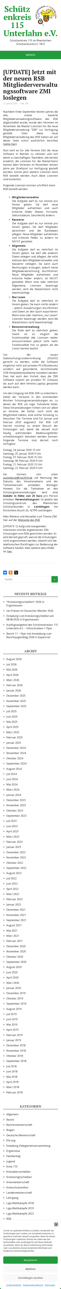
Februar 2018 (14, 1092)
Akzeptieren (30, 1260)
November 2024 (16, 753)
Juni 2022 (12, 883)
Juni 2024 (12, 779)
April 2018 (12, 1082)
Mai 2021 (11, 930)
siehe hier (10, 144)
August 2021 (14, 925)
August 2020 (14, 967)
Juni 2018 (12, 1071)
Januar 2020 (13, 988)
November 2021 (16, 915)
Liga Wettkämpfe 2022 (20, 1213)
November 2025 (16, 701)
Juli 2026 (11, 664)
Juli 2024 (11, 774)
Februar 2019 (14, 1035)
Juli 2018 (11, 1066)
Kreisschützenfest (17, 1187)
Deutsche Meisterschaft (20, 1135)
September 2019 (16, 1003)
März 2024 (12, 789)
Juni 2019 (12, 1019)
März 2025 (12, 732)
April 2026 (12, 675)
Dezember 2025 (16, 695)
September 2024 (16, 763)
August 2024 (14, 769)
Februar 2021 (14, 941)
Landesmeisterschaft (19, 1192)
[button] (56, 1224)
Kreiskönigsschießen (19, 1177)
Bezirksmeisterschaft (19, 1125)
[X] (16, 572)
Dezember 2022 (16, 852)
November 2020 (16, 951)
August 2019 (14, 1009)
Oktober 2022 (14, 863)
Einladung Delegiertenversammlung (28, 1146)
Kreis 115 (12, 1166)
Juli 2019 (11, 1014)
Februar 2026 (14, 685)
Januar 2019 (13, 1040)
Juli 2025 (11, 711)
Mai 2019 (11, 1024)
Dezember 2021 (16, 909)
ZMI (26, 103)
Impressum (50, 1285)
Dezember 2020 (16, 946)
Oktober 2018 (14, 1056)
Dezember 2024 (16, 748)
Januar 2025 (13, 742)
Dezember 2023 (16, 800)
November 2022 (16, 857)
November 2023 (16, 805)
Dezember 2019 (16, 993)
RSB (22, 103)
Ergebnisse (13, 1151)
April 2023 (12, 831)
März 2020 (12, 983)
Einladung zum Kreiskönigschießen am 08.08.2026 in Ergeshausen (30, 617)
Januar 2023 (13, 847)
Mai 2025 (11, 722)
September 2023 (16, 815)
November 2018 (16, 1050)
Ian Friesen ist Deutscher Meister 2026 (29, 611)
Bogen (10, 1130)
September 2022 (16, 868)
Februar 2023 (14, 842)
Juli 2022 (11, 878)
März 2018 (12, 1087)
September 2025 (16, 706)
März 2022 (12, 894)
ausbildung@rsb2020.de (17, 478)
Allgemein (12, 1114)
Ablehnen (30, 1268)
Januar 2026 (13, 690)
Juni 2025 (12, 716)
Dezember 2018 (16, 1045)
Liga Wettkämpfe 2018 (20, 1203)
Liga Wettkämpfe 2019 (20, 1208)
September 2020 (16, 962)
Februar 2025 (14, 737)
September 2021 (16, 920)
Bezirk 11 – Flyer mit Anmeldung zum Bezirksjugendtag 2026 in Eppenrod (28, 635)
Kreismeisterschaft (17, 1182)
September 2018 (16, 1061)
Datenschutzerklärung (33, 1285)
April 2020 (12, 977)
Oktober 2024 (14, 758)
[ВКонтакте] (5, 572)
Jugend (10, 1161)
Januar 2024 (13, 795)
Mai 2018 (11, 1077)
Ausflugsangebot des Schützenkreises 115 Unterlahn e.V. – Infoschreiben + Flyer (32, 626)
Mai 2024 (11, 784)
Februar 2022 (14, 899)
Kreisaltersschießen (18, 1171)
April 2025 (12, 727)
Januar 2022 (13, 904)
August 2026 (14, 659)
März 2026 (12, 680)
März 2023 (12, 836)
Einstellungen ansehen (30, 1277)
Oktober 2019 (14, 998)
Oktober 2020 (14, 956)
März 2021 (12, 936)
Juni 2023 (12, 826)
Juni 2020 (12, 972)
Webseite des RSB (29, 520)
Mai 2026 (11, 669)
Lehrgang (12, 1198)
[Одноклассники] (11, 572)
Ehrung (10, 1140)
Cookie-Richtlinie (13, 1285)
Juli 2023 (11, 821)
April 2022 (12, 889)
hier (9, 551)
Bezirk (10, 1119)
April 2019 (12, 1029)
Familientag (13, 1156)
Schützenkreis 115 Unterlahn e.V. (30, 21)
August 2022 (14, 873)
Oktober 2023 (14, 810)
